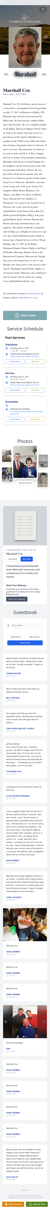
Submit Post (25, 643)
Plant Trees (35, 361)
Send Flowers (35, 419)
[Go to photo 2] (18, 938)
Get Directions (15, 361)
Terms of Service (32, 1198)
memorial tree (34, 293)
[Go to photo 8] (27, 938)
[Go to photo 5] (22, 938)
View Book (12, 559)
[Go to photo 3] (19, 938)
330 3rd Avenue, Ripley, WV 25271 (24, 356)
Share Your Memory (16, 599)
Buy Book (27, 559)
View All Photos (25, 483)
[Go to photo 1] (16, 938)
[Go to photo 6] (24, 938)
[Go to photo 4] (21, 938)
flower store (32, 297)
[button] (25, 924)
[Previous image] (5, 924)
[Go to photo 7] (25, 938)
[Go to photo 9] (28, 938)
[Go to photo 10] (30, 938)
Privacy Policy (18, 1198)
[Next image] (44, 924)
